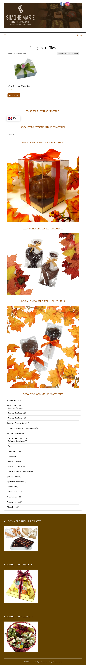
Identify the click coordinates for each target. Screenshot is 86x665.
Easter (10, 446)
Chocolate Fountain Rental (17, 423)
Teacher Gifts (12, 487)
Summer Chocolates (15, 466)
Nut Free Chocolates (14, 433)
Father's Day (12, 451)
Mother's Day (13, 461)
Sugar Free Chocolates (15, 482)
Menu (79, 35)
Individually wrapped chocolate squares (21, 428)
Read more (13, 95)
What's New (11, 507)
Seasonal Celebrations (15, 438)
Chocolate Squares (15, 408)
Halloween (12, 456)
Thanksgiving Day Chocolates (19, 471)
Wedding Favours (13, 502)
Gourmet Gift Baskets (16, 413)
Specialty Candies (13, 477)
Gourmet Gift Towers (16, 418)
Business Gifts (12, 405)
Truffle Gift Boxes (13, 492)
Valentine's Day (12, 497)
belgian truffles (43, 48)
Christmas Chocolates (16, 441)
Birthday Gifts (12, 400)
